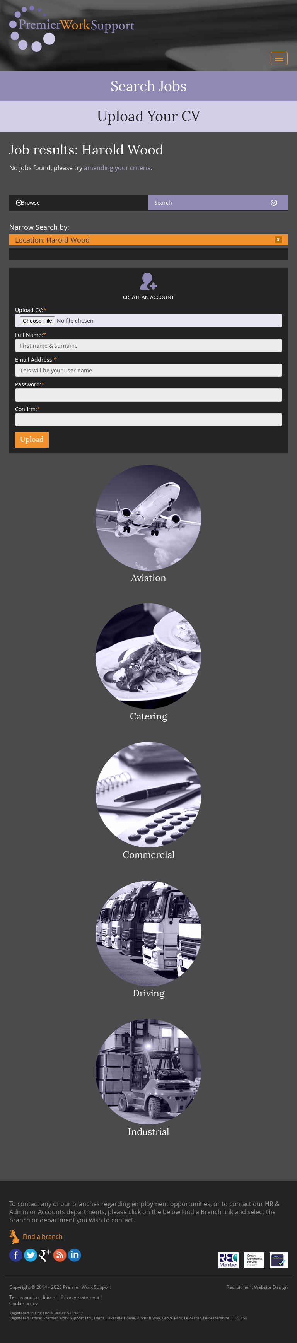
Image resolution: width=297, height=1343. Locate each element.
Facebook (15, 1255)
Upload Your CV (148, 116)
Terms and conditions (32, 1297)
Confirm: (27, 409)
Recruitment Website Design (257, 1287)
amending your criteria (117, 168)
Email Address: (36, 359)
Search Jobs (149, 86)
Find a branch (43, 1236)
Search (163, 202)
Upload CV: (30, 310)
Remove (278, 239)
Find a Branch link (207, 1212)
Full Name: (30, 334)
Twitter (30, 1255)
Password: (29, 384)
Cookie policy (23, 1303)
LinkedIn (74, 1255)
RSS (60, 1255)
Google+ (45, 1255)
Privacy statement (80, 1297)
